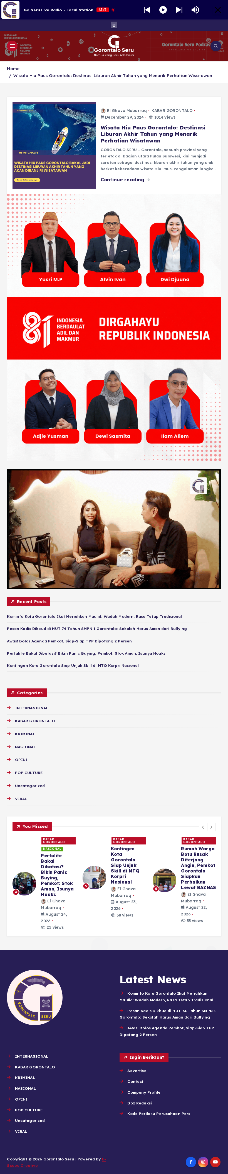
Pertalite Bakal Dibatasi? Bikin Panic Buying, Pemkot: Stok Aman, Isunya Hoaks (86, 653)
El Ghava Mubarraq (127, 110)
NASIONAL (25, 746)
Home (13, 68)
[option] (44, 880)
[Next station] (147, 9)
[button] (203, 827)
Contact (135, 1081)
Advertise (136, 1070)
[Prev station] (179, 9)
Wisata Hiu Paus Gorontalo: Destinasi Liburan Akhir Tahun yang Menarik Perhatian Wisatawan (112, 75)
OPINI (21, 759)
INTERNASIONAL (31, 707)
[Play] (163, 9)
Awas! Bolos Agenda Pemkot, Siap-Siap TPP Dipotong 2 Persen (69, 641)
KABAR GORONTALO (172, 110)
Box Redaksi (139, 1103)
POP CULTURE (29, 772)
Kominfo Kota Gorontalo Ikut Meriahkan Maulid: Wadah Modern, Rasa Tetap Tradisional (94, 616)
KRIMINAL (25, 733)
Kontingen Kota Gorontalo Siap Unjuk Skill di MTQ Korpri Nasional (73, 665)
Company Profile (143, 1092)
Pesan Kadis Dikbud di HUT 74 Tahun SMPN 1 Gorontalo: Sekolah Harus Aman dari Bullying (97, 628)
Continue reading (123, 179)
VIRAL (21, 798)
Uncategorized (30, 785)
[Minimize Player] (217, 9)
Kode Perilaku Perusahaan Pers (158, 1113)
